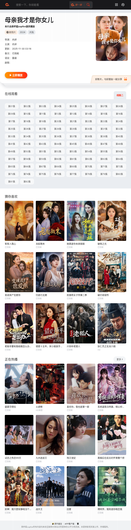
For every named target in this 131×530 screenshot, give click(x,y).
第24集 (119, 121)
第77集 (73, 174)
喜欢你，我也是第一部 (78, 406)
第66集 (27, 166)
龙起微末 (40, 243)
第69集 (73, 166)
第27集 (42, 128)
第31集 (104, 128)
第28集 (57, 128)
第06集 (88, 106)
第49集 (11, 151)
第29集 (73, 128)
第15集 (104, 113)
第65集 (11, 166)
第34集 (27, 136)
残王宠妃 (71, 457)
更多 (119, 359)
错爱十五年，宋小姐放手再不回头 (50, 346)
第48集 (119, 143)
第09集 (11, 113)
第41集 (11, 143)
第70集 (88, 166)
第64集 (119, 159)
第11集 (42, 113)
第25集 (11, 128)
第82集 (27, 181)
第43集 (42, 143)
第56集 (119, 151)
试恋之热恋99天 (13, 457)
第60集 (58, 159)
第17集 (11, 121)
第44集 (58, 143)
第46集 (88, 143)
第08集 (119, 106)
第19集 (42, 121)
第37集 (73, 136)
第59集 (42, 159)
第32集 (119, 128)
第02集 (27, 106)
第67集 (42, 166)
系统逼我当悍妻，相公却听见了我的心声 (112, 406)
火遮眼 (39, 406)
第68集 (58, 166)
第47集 (104, 143)
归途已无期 (41, 295)
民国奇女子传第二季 (77, 295)
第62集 (88, 159)
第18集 (27, 121)
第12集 (57, 113)
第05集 (73, 106)
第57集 (11, 159)
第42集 (27, 143)
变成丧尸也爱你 (12, 295)
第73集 (11, 174)
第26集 (27, 128)
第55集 (104, 151)
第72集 (119, 166)
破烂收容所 (103, 295)
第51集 (42, 151)
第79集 (104, 174)
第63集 (104, 159)
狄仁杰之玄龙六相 (107, 346)
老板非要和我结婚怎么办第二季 (19, 346)
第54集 (88, 151)
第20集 (57, 121)
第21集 (73, 121)
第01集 (11, 106)
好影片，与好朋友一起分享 (108, 79)
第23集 (104, 121)
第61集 (73, 159)
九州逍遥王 (41, 457)
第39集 (104, 136)
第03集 (42, 106)
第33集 (11, 136)
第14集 (88, 113)
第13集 (73, 113)
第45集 (73, 143)
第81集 (11, 181)
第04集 (58, 106)
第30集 (88, 128)
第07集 (104, 106)
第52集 (57, 151)
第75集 (42, 174)
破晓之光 (102, 243)
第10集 (27, 113)
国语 (14, 58)
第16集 (119, 113)
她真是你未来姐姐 (76, 243)
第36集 (58, 136)
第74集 (27, 174)
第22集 (88, 121)
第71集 (103, 166)
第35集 (42, 136)
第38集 (88, 136)
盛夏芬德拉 (10, 406)
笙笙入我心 (10, 243)
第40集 (119, 136)
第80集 (119, 174)
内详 (14, 44)
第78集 (88, 174)
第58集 (27, 159)
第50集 (27, 151)
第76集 (57, 174)
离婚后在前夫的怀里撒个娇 (111, 457)
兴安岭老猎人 (73, 346)
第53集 (73, 151)
